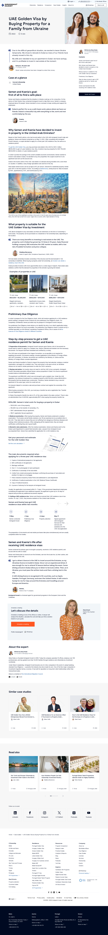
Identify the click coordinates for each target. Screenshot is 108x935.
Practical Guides (59, 851)
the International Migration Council (32, 674)
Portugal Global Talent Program (41, 878)
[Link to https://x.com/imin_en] (56, 892)
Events (81, 863)
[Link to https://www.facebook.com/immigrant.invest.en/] (48, 892)
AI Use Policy (68, 897)
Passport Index (59, 848)
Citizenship (33, 5)
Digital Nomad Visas (60, 874)
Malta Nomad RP (37, 865)
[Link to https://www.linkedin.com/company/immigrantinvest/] (54, 892)
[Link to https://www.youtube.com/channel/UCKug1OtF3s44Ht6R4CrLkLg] (59, 892)
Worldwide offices (84, 848)
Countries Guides (13, 884)
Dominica (11, 858)
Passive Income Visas (61, 877)
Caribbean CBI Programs (62, 869)
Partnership (82, 860)
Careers (81, 865)
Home (10, 834)
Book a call (101, 5)
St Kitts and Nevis (14, 848)
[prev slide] (45, 796)
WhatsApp (91, 5)
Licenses (81, 856)
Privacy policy (41, 897)
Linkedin (15, 817)
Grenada (11, 851)
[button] (23, 713)
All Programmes (13, 875)
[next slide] (63, 796)
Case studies (17, 834)
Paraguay (11, 873)
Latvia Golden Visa (37, 856)
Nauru (10, 865)
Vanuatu (11, 860)
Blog (56, 856)
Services (81, 858)
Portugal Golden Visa (38, 846)
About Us (71, 5)
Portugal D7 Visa (37, 873)
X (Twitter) (59, 817)
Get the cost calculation (15, 443)
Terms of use (31, 897)
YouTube (57, 863)
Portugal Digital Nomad (38, 875)
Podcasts (74, 817)
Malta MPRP (35, 853)
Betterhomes (44, 168)
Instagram (44, 817)
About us (81, 846)
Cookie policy (50, 897)
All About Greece (60, 884)
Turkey (11, 868)
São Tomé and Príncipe (15, 863)
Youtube (89, 817)
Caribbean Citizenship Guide (63, 882)
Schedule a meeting (23, 624)
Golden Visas (59, 872)
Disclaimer (59, 897)
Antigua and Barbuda (15, 853)
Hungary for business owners (40, 860)
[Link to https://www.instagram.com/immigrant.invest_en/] (51, 892)
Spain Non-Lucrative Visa (39, 868)
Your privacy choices (82, 897)
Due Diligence (82, 851)
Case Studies (56, 5)
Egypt (10, 870)
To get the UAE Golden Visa (16, 147)
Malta (10, 846)
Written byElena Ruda (90, 50)
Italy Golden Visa (36, 880)
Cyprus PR (35, 885)
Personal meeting (84, 873)
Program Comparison (61, 846)
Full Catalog (12, 887)
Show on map (13, 924)
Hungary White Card (38, 858)
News (57, 858)
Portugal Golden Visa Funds (63, 879)
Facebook (29, 817)
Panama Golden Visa (38, 883)
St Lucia (11, 855)
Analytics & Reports (60, 853)
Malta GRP (35, 863)
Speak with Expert (90, 94)
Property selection (14, 882)
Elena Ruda (24, 651)
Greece (34, 870)
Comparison (48, 5)
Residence (40, 5)
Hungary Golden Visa (38, 848)
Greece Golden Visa (37, 851)
